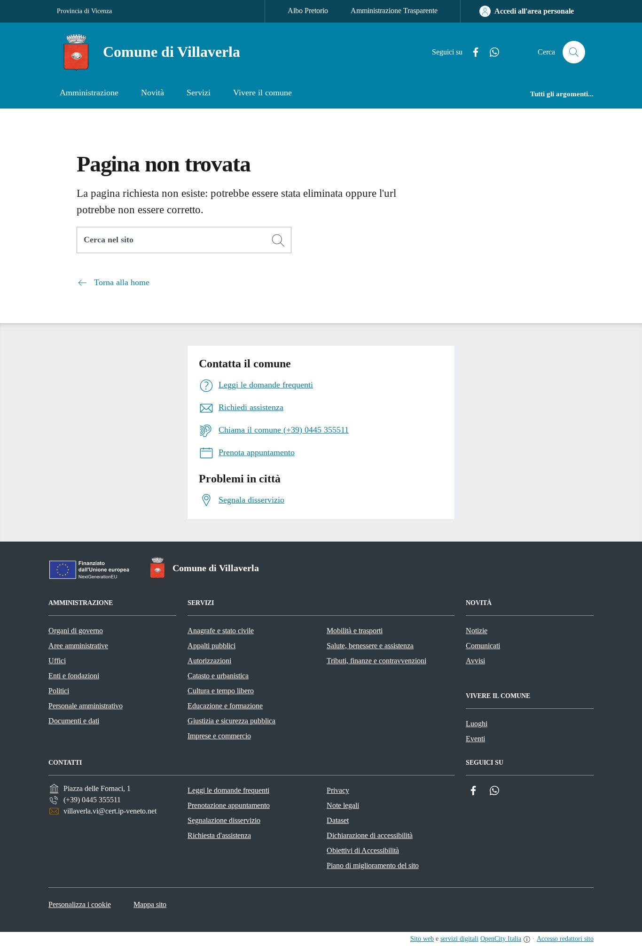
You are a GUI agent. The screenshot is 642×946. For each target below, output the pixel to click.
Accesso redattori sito (565, 938)
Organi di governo (75, 631)
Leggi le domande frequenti (228, 790)
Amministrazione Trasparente (394, 11)
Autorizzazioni (209, 661)
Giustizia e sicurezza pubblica (231, 721)
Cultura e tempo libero (221, 691)
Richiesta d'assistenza (219, 835)
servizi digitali (459, 938)
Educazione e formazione (225, 706)
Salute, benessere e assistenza (370, 646)
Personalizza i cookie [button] (79, 904)
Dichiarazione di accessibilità (370, 835)
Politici (58, 691)
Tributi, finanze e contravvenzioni (376, 661)
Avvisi (475, 661)
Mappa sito (149, 904)
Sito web (422, 938)
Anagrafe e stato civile (221, 631)
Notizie (476, 631)
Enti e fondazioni (73, 676)
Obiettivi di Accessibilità (363, 850)
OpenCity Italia (500, 938)
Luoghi (476, 724)
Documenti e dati (73, 721)
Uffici (57, 661)
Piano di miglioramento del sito (373, 865)
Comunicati (483, 646)
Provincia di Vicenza (84, 11)
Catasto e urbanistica (218, 676)
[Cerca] (278, 240)
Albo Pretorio (308, 11)
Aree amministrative (78, 646)
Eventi (475, 739)
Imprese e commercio (219, 736)
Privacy (338, 790)
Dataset (338, 820)
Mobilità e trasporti (355, 631)
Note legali (343, 805)
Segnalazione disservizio (224, 820)
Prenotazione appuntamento (229, 805)
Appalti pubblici (211, 646)
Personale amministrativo (85, 706)
